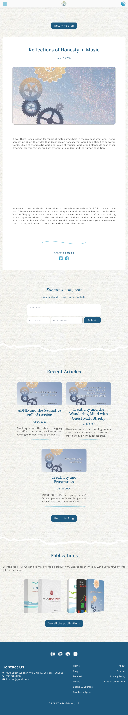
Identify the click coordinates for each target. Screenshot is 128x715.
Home (76, 665)
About (122, 665)
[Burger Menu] (4, 4)
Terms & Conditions (114, 681)
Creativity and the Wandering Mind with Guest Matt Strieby (88, 414)
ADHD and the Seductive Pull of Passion (39, 412)
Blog (75, 671)
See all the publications (64, 623)
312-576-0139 (13, 675)
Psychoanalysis (82, 692)
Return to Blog (64, 25)
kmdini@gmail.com (17, 679)
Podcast (77, 676)
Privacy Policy (118, 676)
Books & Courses (83, 686)
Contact (121, 671)
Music (76, 681)
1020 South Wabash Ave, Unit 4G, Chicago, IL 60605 (34, 672)
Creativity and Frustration (64, 479)
